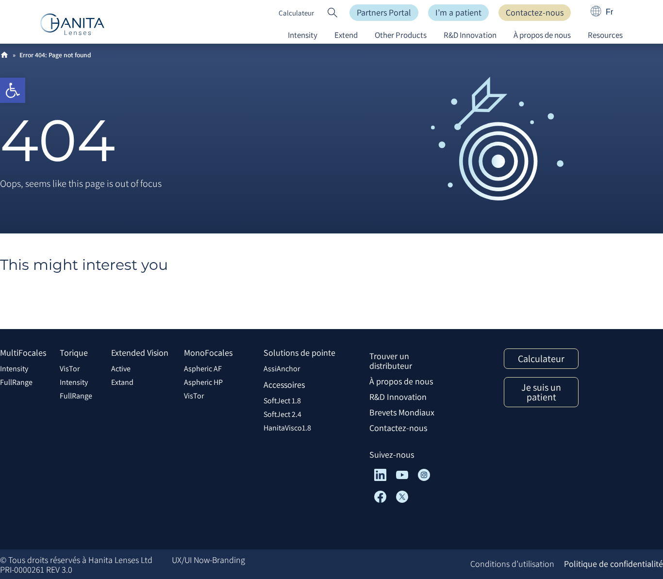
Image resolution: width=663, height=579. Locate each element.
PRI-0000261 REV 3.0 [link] (36, 569)
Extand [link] (122, 382)
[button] (332, 12)
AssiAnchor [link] (282, 369)
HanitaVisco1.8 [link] (287, 428)
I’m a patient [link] (458, 12)
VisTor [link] (70, 369)
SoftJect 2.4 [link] (282, 414)
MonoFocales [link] (208, 352)
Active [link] (121, 369)
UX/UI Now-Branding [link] (208, 559)
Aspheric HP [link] (203, 382)
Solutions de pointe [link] (299, 352)
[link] (12, 90)
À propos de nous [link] (542, 35)
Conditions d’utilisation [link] (512, 563)
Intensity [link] (302, 35)
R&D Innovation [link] (470, 35)
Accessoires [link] (284, 384)
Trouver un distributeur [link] (390, 360)
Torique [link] (74, 352)
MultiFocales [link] (23, 352)
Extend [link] (346, 35)
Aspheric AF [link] (203, 369)
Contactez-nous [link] (535, 12)
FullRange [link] (16, 382)
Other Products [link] (401, 35)
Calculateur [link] (296, 12)
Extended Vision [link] (139, 352)
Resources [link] (605, 35)
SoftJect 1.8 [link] (282, 401)
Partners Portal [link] (384, 12)
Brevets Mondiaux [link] (401, 412)
